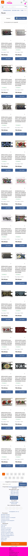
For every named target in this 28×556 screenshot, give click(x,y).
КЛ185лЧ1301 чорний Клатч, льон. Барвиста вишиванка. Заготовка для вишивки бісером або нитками (6, 120)
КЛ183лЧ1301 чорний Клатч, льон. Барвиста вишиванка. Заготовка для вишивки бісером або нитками (20, 451)
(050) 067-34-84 (14, 493)
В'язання (3, 522)
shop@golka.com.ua (14, 511)
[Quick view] (12, 27)
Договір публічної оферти (7, 533)
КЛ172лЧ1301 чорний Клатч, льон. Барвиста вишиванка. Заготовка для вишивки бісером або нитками (20, 82)
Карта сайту (4, 538)
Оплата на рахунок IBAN (7, 532)
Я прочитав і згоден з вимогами (14, 487)
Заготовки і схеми (15, 10)
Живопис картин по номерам (8, 517)
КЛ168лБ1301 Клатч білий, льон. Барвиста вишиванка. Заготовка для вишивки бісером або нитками (20, 193)
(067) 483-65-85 (14, 492)
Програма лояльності (6, 527)
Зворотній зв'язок (5, 536)
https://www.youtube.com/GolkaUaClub (13, 508)
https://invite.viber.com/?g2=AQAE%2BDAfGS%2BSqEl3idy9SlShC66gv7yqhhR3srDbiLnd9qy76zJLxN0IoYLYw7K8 (17, 508)
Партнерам (4, 525)
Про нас (3, 526)
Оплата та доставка (6, 529)
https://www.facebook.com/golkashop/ (6, 508)
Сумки (22, 10)
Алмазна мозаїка (5, 519)
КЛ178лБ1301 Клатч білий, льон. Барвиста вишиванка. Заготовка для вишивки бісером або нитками (6, 231)
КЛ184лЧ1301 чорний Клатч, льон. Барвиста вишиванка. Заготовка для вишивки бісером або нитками (6, 193)
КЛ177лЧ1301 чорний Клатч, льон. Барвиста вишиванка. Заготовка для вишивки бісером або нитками (20, 269)
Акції (2, 541)
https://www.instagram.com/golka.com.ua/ (10, 508)
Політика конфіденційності (15, 486)
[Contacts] (21, 2)
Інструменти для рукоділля (7, 520)
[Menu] (2, 2)
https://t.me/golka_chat (20, 508)
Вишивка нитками (5, 516)
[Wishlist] (12, 30)
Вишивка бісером (7, 10)
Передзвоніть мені (14, 495)
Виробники (3, 539)
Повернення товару (6, 530)
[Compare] (12, 33)
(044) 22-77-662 (14, 490)
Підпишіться (23, 484)
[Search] (2, 6)
